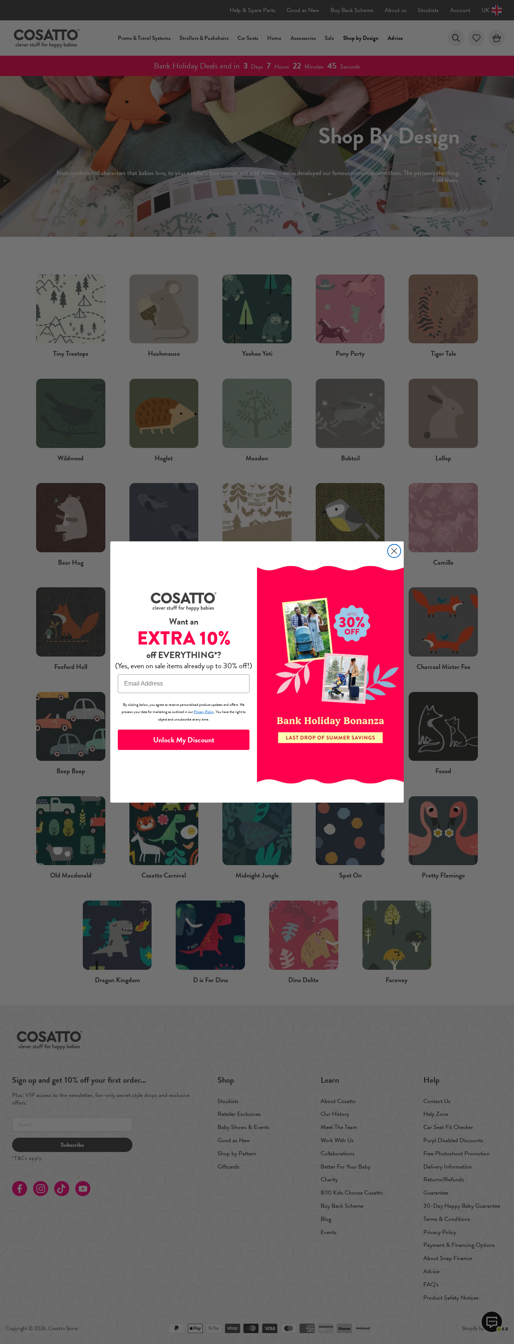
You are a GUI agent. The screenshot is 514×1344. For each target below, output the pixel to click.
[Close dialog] (394, 551)
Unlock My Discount (183, 739)
